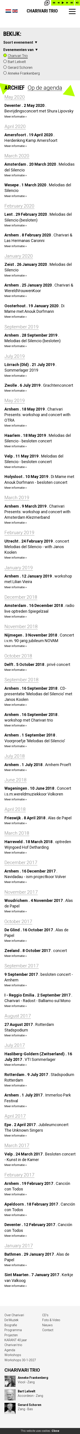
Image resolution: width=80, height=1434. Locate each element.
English (15, 11)
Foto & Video (51, 1320)
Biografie (10, 1325)
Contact (47, 1330)
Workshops (12, 1355)
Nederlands (8, 11)
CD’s (45, 1315)
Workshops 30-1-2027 (20, 1360)
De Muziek (11, 1320)
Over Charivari (14, 1315)
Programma (13, 1330)
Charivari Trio (42, 11)
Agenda (9, 1350)
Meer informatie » (15, 116)
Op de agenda (45, 87)
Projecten (11, 1335)
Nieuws (47, 1325)
